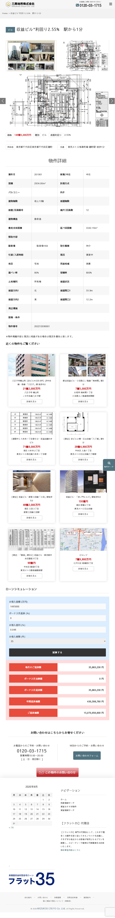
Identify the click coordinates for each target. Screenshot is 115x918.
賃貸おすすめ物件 (69, 806)
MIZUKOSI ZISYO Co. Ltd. (51, 908)
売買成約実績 (72, 897)
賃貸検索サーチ (67, 810)
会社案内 (28, 897)
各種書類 (57, 897)
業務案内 (87, 897)
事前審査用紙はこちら (71, 850)
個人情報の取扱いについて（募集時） (57, 901)
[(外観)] (31, 70)
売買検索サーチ (67, 803)
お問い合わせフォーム (87, 755)
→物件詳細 (31, 401)
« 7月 (11, 827)
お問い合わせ (43, 897)
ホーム (64, 799)
